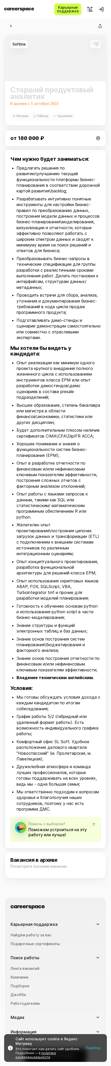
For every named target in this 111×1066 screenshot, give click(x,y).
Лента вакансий (25, 968)
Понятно (93, 1048)
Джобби (18, 995)
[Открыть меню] (90, 9)
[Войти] (101, 9)
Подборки (20, 986)
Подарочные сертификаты (35, 944)
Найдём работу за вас (31, 935)
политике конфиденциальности (35, 1055)
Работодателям (25, 1003)
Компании (19, 977)
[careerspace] (19, 9)
